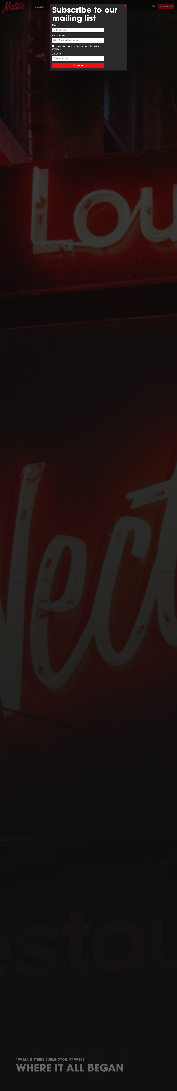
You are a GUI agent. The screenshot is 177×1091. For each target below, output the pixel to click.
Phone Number (59, 35)
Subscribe (78, 65)
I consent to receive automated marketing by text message (76, 47)
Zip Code (56, 54)
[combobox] (55, 40)
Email (55, 25)
